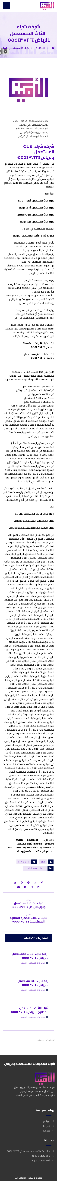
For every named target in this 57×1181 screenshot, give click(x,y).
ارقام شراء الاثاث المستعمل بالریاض (33, 513)
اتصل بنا (47, 1126)
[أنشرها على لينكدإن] (38, 887)
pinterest (32, 839)
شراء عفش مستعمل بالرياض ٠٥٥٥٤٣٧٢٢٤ (39, 356)
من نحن (47, 1121)
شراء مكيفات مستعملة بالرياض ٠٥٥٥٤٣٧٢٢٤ (28, 1151)
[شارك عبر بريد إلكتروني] (18, 887)
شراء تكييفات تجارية (41, 1155)
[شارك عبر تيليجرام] (25, 887)
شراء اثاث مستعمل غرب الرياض (36, 221)
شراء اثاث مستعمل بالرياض (32, 787)
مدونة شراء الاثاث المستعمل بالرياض (33, 235)
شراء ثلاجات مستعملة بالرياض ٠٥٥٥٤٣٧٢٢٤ (38, 345)
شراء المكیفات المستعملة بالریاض (34, 520)
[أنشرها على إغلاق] (35, 882)
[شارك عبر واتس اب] (32, 887)
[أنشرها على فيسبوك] (42, 882)
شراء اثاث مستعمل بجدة (31, 851)
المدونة (47, 1130)
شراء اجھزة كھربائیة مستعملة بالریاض (31, 527)
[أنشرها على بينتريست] (28, 882)
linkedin (37, 843)
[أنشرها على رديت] (22, 882)
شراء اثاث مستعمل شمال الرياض (35, 200)
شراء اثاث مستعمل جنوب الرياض (35, 214)
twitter (20, 839)
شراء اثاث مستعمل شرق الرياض (36, 207)
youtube (49, 843)
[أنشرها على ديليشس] (15, 882)
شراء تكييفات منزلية (41, 1160)
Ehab (43, 862)
